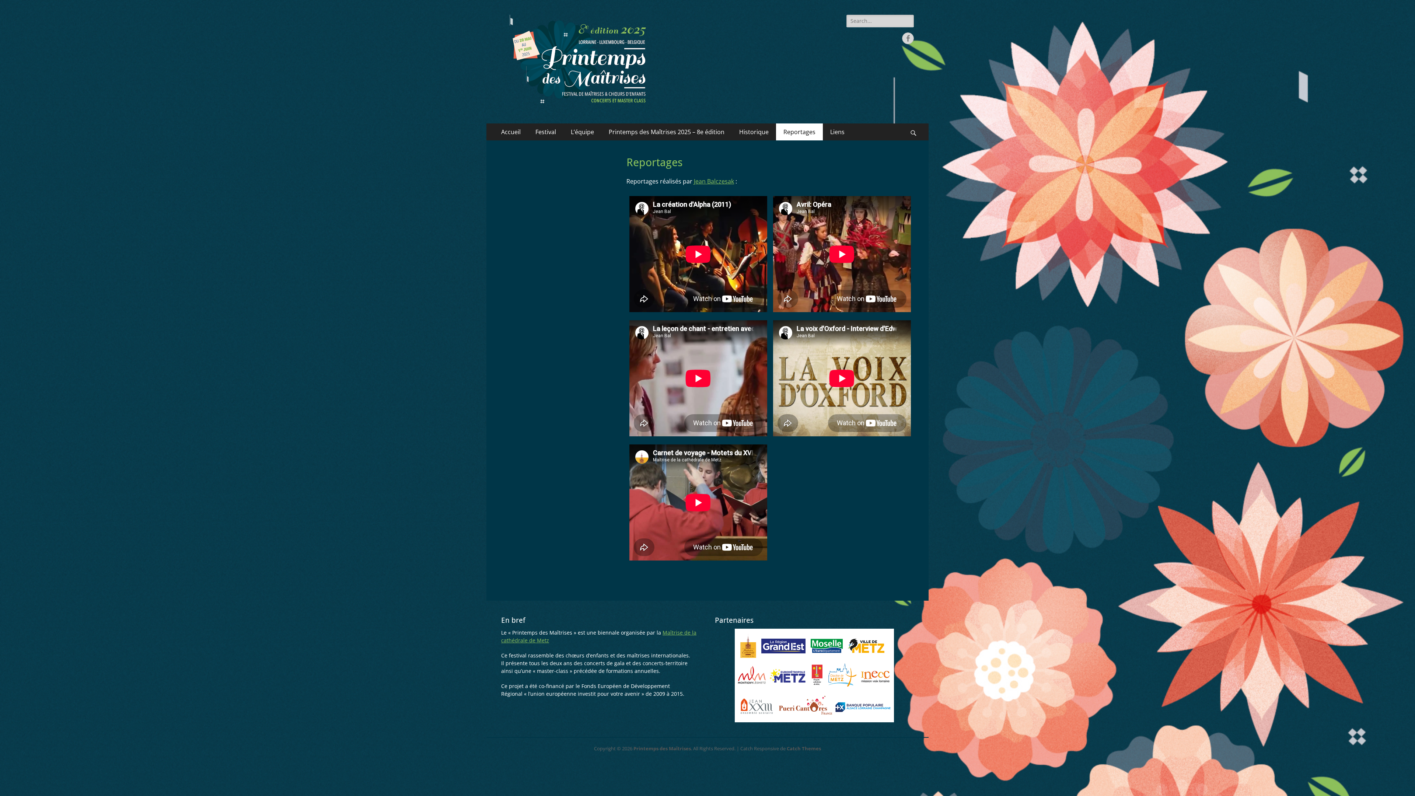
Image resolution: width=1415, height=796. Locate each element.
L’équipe (582, 132)
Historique (754, 132)
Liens (837, 132)
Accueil (511, 132)
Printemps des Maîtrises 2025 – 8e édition (666, 132)
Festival (545, 132)
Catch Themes (804, 748)
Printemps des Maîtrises (662, 748)
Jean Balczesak (714, 181)
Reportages (799, 132)
